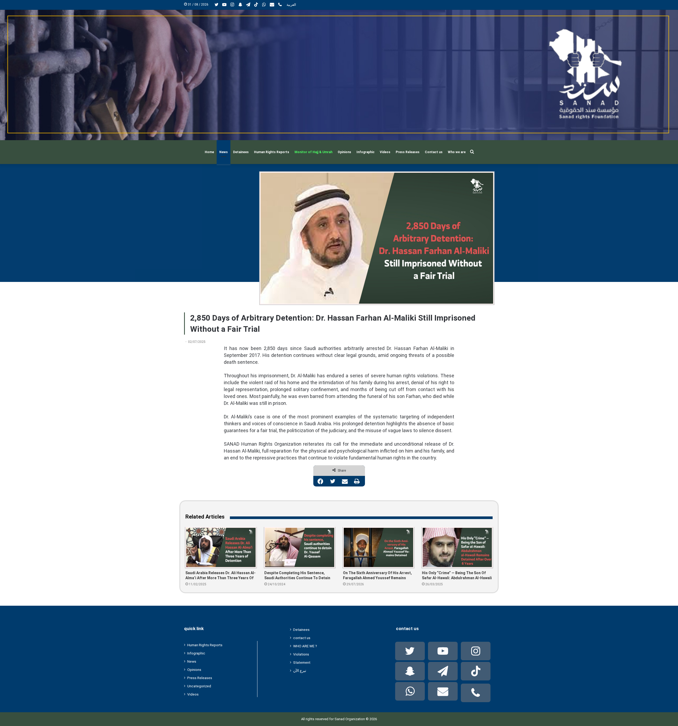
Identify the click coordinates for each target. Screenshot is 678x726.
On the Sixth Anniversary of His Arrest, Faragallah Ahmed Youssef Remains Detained (377, 576)
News (223, 152)
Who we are (457, 152)
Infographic (365, 152)
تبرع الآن (299, 671)
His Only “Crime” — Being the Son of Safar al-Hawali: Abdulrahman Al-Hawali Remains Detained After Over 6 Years (457, 576)
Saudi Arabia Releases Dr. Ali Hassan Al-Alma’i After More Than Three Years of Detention (220, 576)
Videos (385, 152)
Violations (301, 654)
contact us (301, 638)
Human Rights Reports (271, 152)
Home (209, 152)
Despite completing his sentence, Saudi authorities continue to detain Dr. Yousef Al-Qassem (297, 576)
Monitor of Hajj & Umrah (313, 152)
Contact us (434, 152)
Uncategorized (199, 686)
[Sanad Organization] (339, 75)
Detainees (241, 152)
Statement (301, 662)
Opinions (344, 152)
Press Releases (408, 152)
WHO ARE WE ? (305, 646)
